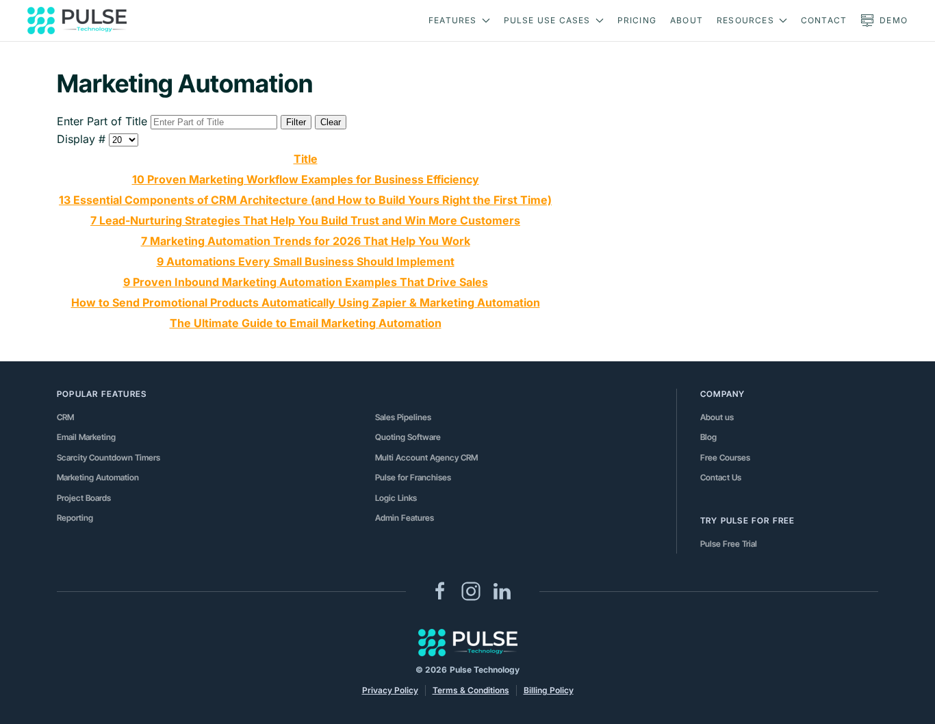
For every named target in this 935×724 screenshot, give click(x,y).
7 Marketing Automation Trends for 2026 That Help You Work (305, 241)
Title (306, 159)
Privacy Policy (390, 690)
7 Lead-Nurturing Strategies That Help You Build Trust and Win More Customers (305, 220)
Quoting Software (408, 437)
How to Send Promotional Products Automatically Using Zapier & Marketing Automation (305, 302)
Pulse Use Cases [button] (547, 20)
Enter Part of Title (104, 121)
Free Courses (725, 457)
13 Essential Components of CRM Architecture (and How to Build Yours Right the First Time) (305, 200)
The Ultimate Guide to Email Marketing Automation (305, 323)
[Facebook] (440, 590)
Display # (83, 139)
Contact (824, 20)
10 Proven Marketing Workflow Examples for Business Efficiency (305, 179)
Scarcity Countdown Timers (108, 457)
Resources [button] (745, 20)
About (686, 20)
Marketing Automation (98, 477)
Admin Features (404, 518)
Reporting (75, 518)
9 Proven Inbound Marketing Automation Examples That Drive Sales (305, 282)
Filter (296, 122)
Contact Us (720, 477)
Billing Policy (549, 690)
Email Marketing (86, 437)
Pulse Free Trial (728, 544)
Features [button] (452, 20)
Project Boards (84, 498)
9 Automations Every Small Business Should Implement (305, 261)
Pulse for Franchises (413, 477)
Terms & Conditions (471, 690)
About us (717, 417)
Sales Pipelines (403, 417)
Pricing (636, 20)
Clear (330, 122)
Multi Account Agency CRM (426, 457)
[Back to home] (77, 20)
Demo (894, 20)
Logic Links (396, 498)
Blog (708, 437)
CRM (65, 417)
